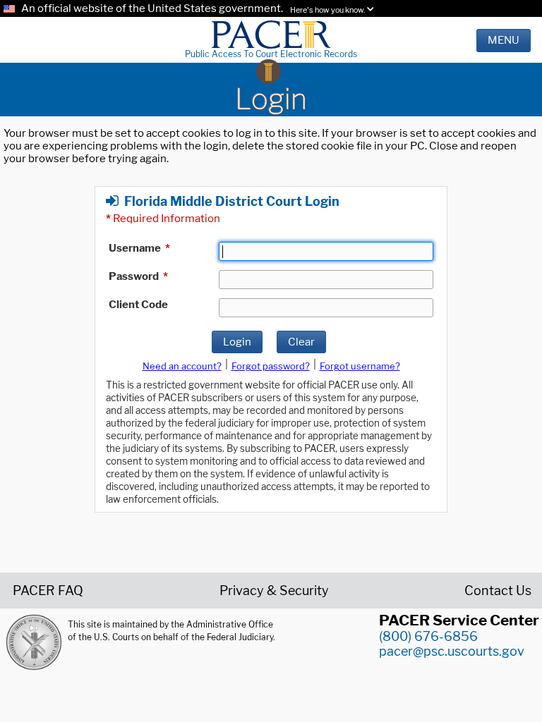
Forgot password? (270, 366)
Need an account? (182, 366)
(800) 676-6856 (428, 636)
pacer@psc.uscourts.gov (451, 651)
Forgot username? (360, 366)
